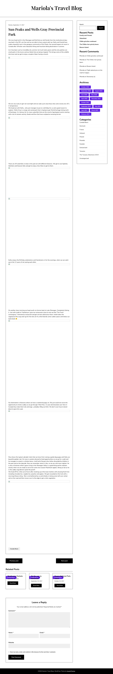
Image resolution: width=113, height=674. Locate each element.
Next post (64, 561)
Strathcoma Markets (15, 576)
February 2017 (85, 114)
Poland (82, 137)
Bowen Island (84, 47)
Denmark (82, 126)
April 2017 (84, 110)
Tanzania (82, 151)
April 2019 (84, 98)
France (82, 130)
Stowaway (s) (91, 77)
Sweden (82, 144)
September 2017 (86, 106)
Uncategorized (84, 158)
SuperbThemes (71, 671)
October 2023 (85, 87)
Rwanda (82, 140)
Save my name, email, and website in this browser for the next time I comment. (33, 652)
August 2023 (98, 91)
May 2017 (98, 106)
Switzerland (83, 148)
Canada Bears (14, 549)
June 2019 (84, 95)
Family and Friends (86, 35)
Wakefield (83, 38)
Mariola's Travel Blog (56, 7)
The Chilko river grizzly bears (89, 44)
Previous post (14, 561)
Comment (12, 611)
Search (82, 24)
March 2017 (95, 110)
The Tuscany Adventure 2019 (89, 155)
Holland (82, 133)
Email (42, 633)
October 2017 (85, 102)
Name (11, 633)
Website (11, 643)
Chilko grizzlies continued (88, 41)
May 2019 (94, 95)
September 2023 (86, 91)
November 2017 (96, 98)
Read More (13, 583)
